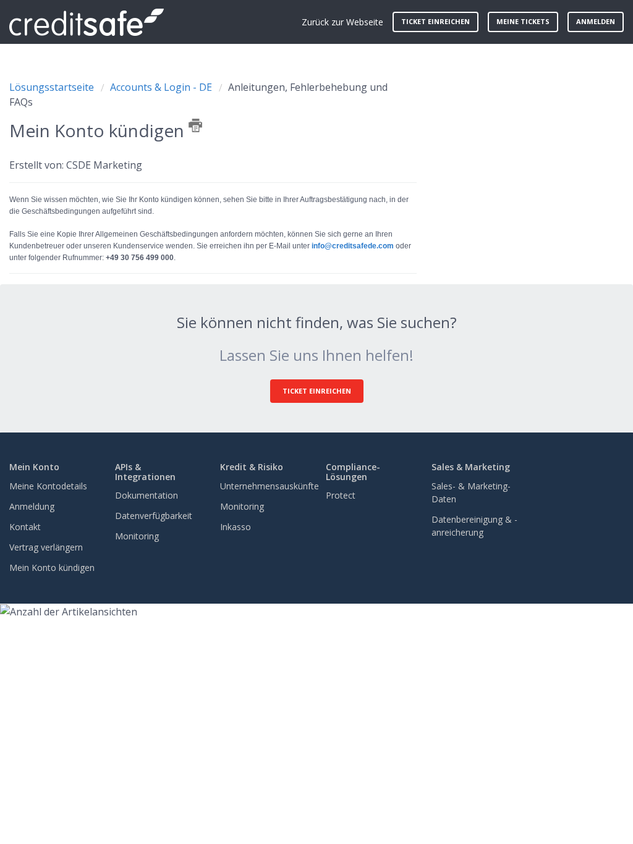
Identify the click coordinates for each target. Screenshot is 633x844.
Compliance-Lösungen (353, 471)
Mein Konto (34, 467)
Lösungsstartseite (52, 87)
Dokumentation (146, 495)
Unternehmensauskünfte (269, 486)
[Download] (294, 262)
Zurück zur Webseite (342, 22)
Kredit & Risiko (251, 467)
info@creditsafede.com (353, 246)
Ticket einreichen (435, 21)
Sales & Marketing (470, 467)
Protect (340, 495)
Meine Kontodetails (48, 486)
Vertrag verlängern (46, 547)
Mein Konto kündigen (52, 567)
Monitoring (137, 536)
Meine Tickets (523, 21)
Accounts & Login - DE (161, 87)
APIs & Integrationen (145, 471)
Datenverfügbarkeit (153, 515)
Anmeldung (31, 506)
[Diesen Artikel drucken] (195, 125)
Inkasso (235, 527)
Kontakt (25, 527)
